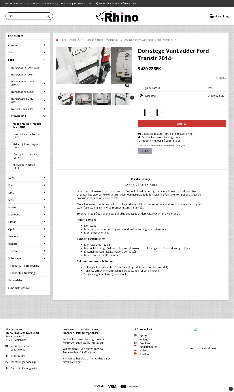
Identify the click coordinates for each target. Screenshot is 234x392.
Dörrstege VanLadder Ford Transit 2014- (153, 39)
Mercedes (14, 214)
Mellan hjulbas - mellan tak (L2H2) (27, 125)
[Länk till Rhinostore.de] (135, 354)
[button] (219, 16)
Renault (12, 243)
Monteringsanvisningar (23, 362)
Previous (60, 98)
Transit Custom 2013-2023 (22, 100)
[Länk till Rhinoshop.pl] (135, 350)
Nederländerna (148, 347)
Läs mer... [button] (220, 77)
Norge (143, 336)
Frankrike (145, 343)
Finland (144, 339)
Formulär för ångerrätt (23, 368)
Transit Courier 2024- (22, 74)
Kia (10, 185)
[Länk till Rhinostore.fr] (135, 343)
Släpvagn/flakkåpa (19, 287)
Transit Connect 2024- (23, 91)
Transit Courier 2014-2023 (25, 67)
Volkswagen (15, 258)
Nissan (12, 222)
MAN (11, 200)
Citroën (12, 45)
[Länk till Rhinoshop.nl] (135, 347)
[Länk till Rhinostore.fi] (135, 339)
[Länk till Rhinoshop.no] (135, 336)
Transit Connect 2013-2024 (23, 83)
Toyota (12, 251)
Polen (143, 350)
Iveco (11, 178)
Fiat (10, 52)
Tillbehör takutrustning (21, 273)
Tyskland (145, 354)
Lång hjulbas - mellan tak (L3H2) (26, 135)
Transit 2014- (19, 116)
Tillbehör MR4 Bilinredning (23, 265)
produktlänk (120, 274)
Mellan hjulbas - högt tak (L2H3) (26, 146)
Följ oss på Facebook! (203, 348)
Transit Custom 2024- (22, 109)
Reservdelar (15, 280)
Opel (11, 229)
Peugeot (13, 236)
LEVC (11, 192)
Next (132, 98)
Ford (11, 59)
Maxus (12, 207)
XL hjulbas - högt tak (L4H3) (24, 166)
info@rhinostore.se (22, 346)
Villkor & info (17, 355)
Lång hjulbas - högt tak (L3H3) (25, 156)
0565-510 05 (18, 349)
